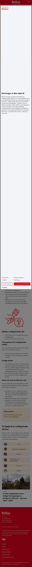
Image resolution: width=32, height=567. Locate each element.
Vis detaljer (4, 287)
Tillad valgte (7, 283)
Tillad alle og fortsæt (22, 283)
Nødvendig (5, 277)
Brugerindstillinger (19, 277)
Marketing (16, 280)
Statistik (5, 280)
